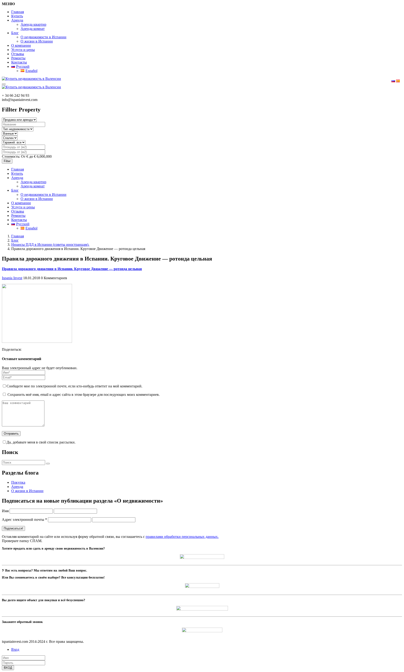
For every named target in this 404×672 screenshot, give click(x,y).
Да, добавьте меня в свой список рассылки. (41, 442)
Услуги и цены (23, 50)
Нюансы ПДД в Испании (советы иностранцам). (50, 245)
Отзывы (17, 54)
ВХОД (8, 667)
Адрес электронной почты (24, 520)
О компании (21, 45)
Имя (5, 511)
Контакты (19, 62)
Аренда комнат (33, 29)
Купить (17, 16)
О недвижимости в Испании (43, 37)
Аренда (17, 20)
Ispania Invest (12, 278)
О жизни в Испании (37, 41)
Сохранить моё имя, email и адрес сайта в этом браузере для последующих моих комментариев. (83, 395)
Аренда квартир (33, 24)
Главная (17, 12)
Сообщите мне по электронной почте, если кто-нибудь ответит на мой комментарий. (74, 386)
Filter (7, 161)
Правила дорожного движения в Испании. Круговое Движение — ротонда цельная (72, 269)
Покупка (18, 482)
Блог (15, 33)
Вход (15, 649)
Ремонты (18, 58)
